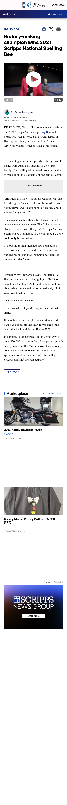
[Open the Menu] (5, 5)
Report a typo (12, 371)
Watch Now (57, 5)
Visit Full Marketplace (52, 393)
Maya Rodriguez (24, 112)
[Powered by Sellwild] (58, 582)
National (12, 28)
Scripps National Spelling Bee (33, 132)
